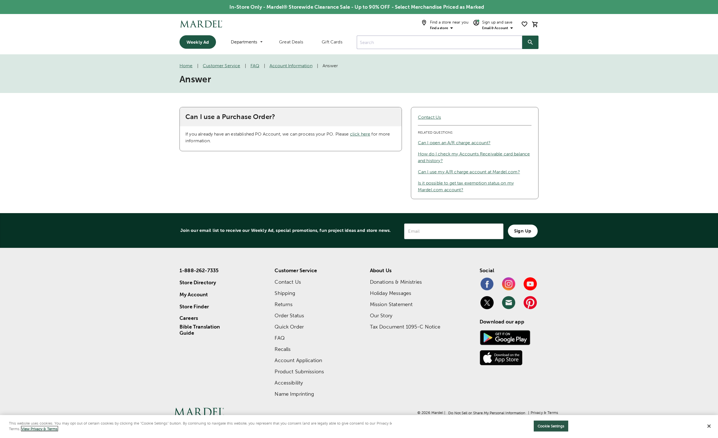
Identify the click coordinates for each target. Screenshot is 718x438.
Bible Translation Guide (200, 330)
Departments (244, 41)
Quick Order (289, 327)
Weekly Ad (198, 42)
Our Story (381, 315)
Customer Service (221, 65)
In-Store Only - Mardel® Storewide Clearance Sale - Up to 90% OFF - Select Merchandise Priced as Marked (356, 7)
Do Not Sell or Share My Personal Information (486, 413)
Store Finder (194, 306)
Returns (284, 304)
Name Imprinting (294, 394)
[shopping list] (524, 24)
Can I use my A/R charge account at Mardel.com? (469, 171)
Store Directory (198, 282)
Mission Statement (391, 304)
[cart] (535, 24)
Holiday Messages (390, 293)
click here (360, 134)
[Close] (709, 426)
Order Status (289, 315)
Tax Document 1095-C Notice (405, 327)
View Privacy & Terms (39, 429)
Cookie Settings (551, 426)
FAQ (254, 65)
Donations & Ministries (396, 282)
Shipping (285, 293)
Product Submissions (299, 371)
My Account (194, 294)
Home (186, 65)
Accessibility (289, 383)
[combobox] (439, 42)
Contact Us (429, 117)
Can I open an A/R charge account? (454, 142)
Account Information (291, 65)
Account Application (298, 360)
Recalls (283, 349)
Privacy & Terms (544, 413)
